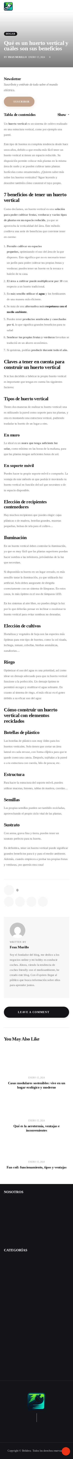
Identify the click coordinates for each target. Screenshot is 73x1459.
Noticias (9, 1369)
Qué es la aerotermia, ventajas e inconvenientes (36, 1128)
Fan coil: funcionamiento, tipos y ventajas (37, 1167)
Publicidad (10, 1229)
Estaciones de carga (18, 1275)
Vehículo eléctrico (14, 1260)
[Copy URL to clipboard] (43, 901)
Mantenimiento (15, 1282)
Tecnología (12, 1296)
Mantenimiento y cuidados (22, 1319)
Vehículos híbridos (15, 1303)
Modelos (11, 1268)
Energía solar (12, 1333)
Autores (8, 1215)
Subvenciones (14, 1289)
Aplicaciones (14, 1355)
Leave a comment (34, 1012)
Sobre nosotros (13, 1208)
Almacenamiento (16, 1348)
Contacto (9, 1201)
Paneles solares (15, 1341)
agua (42, 293)
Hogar (10, 33)
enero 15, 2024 (36, 1077)
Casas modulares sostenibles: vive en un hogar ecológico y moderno (36, 1085)
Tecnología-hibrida (17, 1326)
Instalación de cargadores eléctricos (25, 1222)
